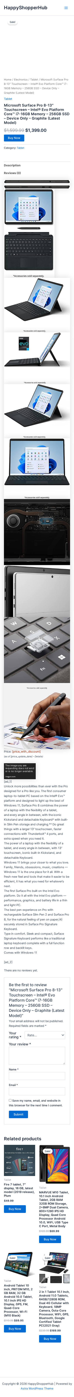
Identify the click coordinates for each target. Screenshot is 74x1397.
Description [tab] (12, 165)
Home (7, 79)
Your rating (15, 1035)
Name (14, 1069)
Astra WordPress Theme (37, 1388)
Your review (20, 1044)
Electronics (21, 79)
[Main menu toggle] (66, 8)
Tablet (34, 79)
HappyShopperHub (25, 7)
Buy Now (14, 138)
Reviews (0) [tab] (12, 173)
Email (13, 1085)
